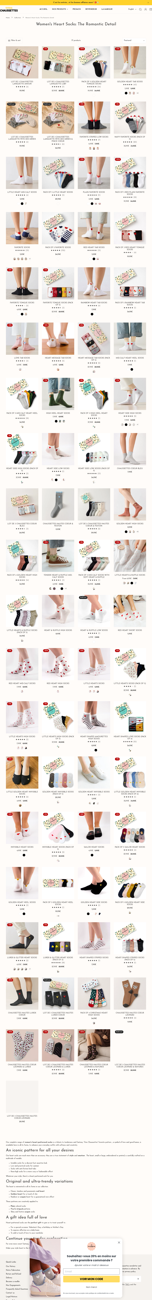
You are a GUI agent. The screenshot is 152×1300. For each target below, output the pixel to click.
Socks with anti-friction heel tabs (23, 1169)
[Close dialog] (119, 1242)
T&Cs (127, 1285)
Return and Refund (13, 1274)
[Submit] (138, 1279)
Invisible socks (16, 1163)
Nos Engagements (13, 1285)
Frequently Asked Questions (17, 1289)
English (131, 9)
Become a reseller (13, 1281)
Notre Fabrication (13, 1270)
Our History (10, 1266)
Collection (17, 17)
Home (8, 17)
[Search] (140, 9)
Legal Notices (11, 1297)
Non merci (91, 1287)
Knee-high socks (17, 1172)
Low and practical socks (20, 1166)
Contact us (10, 1293)
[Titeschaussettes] (9, 9)
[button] (94, 95)
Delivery (9, 1278)
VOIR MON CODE (91, 1279)
